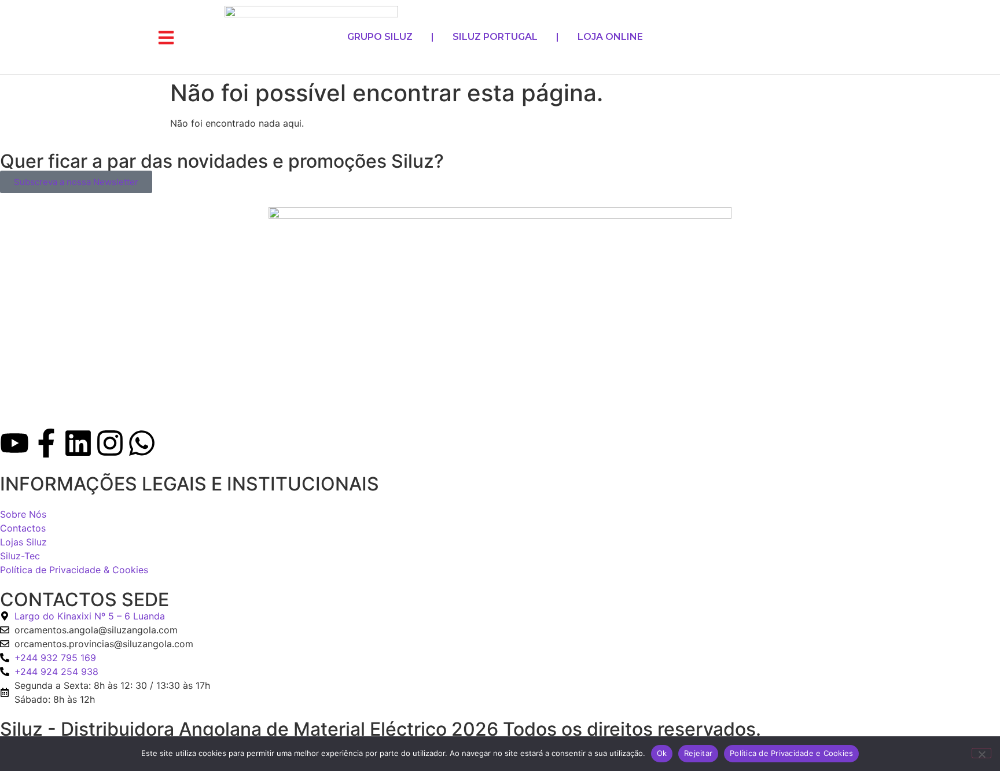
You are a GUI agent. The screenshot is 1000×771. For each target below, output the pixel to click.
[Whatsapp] (141, 443)
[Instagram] (109, 443)
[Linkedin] (78, 443)
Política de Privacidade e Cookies (791, 753)
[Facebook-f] (46, 443)
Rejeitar (698, 753)
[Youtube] (14, 443)
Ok (662, 753)
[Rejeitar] (981, 753)
